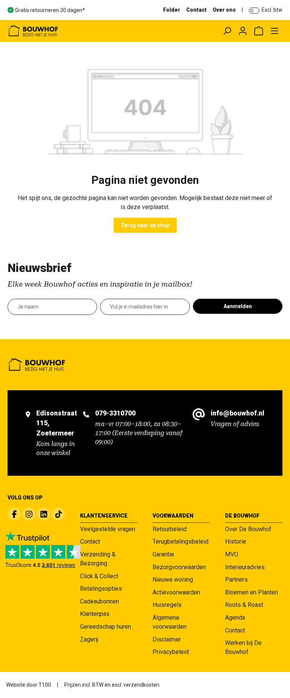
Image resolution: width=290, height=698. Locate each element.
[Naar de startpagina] (62, 31)
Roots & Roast (244, 604)
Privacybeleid (171, 651)
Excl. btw (272, 10)
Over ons (224, 10)
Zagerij (89, 639)
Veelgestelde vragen (107, 529)
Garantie (163, 554)
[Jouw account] (243, 31)
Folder (171, 10)
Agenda (235, 617)
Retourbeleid (170, 529)
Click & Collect (99, 576)
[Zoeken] (227, 31)
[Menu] (274, 31)
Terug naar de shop (145, 225)
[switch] (254, 11)
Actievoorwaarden (176, 592)
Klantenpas (95, 613)
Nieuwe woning (173, 579)
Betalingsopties (101, 588)
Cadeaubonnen (99, 601)
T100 (45, 685)
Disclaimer (167, 639)
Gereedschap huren (105, 626)
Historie (235, 541)
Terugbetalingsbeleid (180, 541)
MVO (231, 554)
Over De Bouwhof (248, 529)
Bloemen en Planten (251, 592)
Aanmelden (238, 306)
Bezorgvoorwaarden (179, 567)
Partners (236, 579)
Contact (196, 10)
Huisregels (167, 604)
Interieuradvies (245, 567)
